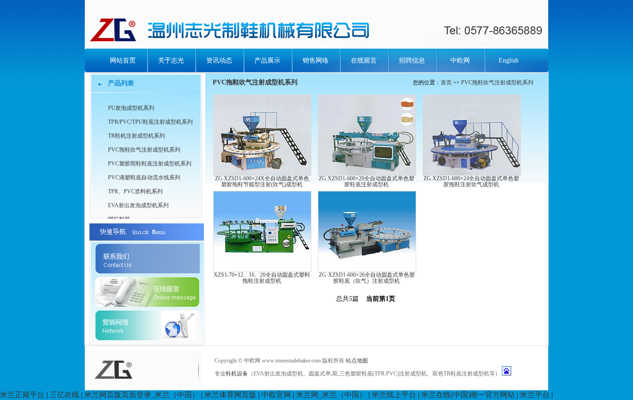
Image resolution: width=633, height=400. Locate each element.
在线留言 (364, 60)
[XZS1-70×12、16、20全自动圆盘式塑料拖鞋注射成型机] (262, 269)
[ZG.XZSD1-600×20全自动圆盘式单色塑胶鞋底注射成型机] (367, 173)
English (509, 60)
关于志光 (171, 60)
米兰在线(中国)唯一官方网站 (468, 395)
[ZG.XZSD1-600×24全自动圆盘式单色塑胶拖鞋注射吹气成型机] (472, 173)
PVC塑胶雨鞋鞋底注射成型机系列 (149, 163)
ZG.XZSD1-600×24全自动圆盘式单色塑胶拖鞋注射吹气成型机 (471, 181)
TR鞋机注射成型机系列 (136, 136)
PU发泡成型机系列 (131, 108)
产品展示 (267, 60)
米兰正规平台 (22, 395)
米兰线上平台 (394, 395)
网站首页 (123, 60)
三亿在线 (64, 395)
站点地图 (357, 360)
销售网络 (316, 60)
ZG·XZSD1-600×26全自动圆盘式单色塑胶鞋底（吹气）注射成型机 (367, 278)
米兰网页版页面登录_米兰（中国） (141, 395)
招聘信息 (412, 60)
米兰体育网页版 (230, 395)
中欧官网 (276, 395)
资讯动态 (219, 60)
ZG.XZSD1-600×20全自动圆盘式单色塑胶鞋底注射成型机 (366, 181)
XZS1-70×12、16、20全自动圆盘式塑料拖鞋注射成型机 (262, 278)
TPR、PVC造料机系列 (135, 191)
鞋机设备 (237, 373)
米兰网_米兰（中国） (331, 395)
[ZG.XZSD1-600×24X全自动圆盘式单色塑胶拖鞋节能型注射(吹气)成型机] (262, 173)
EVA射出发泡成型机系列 (138, 205)
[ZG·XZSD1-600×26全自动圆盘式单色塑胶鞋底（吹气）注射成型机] (367, 269)
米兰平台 (535, 395)
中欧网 (460, 60)
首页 (446, 82)
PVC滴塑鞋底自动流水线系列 (144, 177)
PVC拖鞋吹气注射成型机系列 (497, 82)
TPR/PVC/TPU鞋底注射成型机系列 (150, 122)
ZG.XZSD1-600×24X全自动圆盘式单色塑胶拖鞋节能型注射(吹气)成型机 (262, 181)
